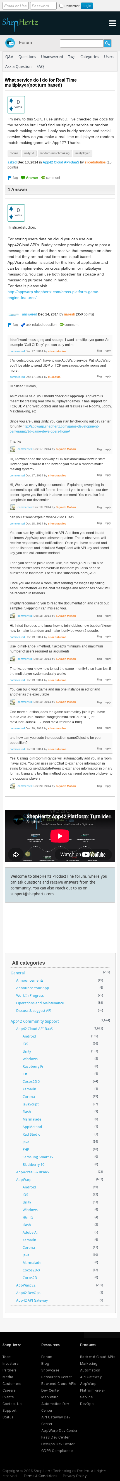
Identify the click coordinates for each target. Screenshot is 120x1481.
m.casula (54, 376)
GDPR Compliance (57, 1451)
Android (29, 1036)
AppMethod (32, 1126)
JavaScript (31, 1104)
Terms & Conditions (40, 1476)
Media (8, 1377)
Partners (10, 1370)
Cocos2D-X (31, 1081)
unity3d (29, 153)
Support (10, 1410)
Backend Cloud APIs (97, 1357)
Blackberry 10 (33, 1164)
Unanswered (52, 56)
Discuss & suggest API (33, 1010)
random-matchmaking (54, 153)
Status (8, 1417)
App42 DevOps (28, 1292)
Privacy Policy (75, 1476)
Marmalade (32, 1119)
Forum (25, 42)
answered (29, 314)
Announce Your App (32, 987)
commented (17, 351)
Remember (72, 6)
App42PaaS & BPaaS (32, 1171)
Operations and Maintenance (40, 1002)
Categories (89, 56)
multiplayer (82, 153)
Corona (29, 1096)
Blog (45, 1363)
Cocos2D (30, 1277)
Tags (71, 56)
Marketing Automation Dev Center (55, 1404)
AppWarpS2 (25, 1285)
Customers (12, 1384)
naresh (69, 314)
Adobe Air (31, 1232)
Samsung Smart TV (38, 1156)
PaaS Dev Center (55, 1437)
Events (8, 1397)
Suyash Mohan (66, 448)
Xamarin (29, 1088)
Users (109, 56)
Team (7, 1357)
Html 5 (28, 1217)
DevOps (87, 1404)
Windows (30, 1058)
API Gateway (91, 1377)
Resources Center (56, 1377)
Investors (11, 1363)
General (18, 973)
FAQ (40, 66)
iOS (25, 1043)
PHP (26, 1149)
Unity (27, 1051)
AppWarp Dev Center (59, 1430)
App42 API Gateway (32, 1300)
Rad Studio (31, 1134)
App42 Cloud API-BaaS (61, 162)
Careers (9, 1390)
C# (25, 1073)
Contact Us (12, 1404)
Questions (27, 56)
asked (12, 162)
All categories (28, 963)
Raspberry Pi (33, 1066)
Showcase (50, 1370)
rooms (14, 153)
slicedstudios (95, 162)
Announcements (30, 980)
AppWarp (24, 1179)
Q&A (9, 56)
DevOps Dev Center (58, 1444)
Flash (27, 1111)
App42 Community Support (35, 1021)
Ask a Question (18, 66)
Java (26, 1141)
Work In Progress (30, 995)
